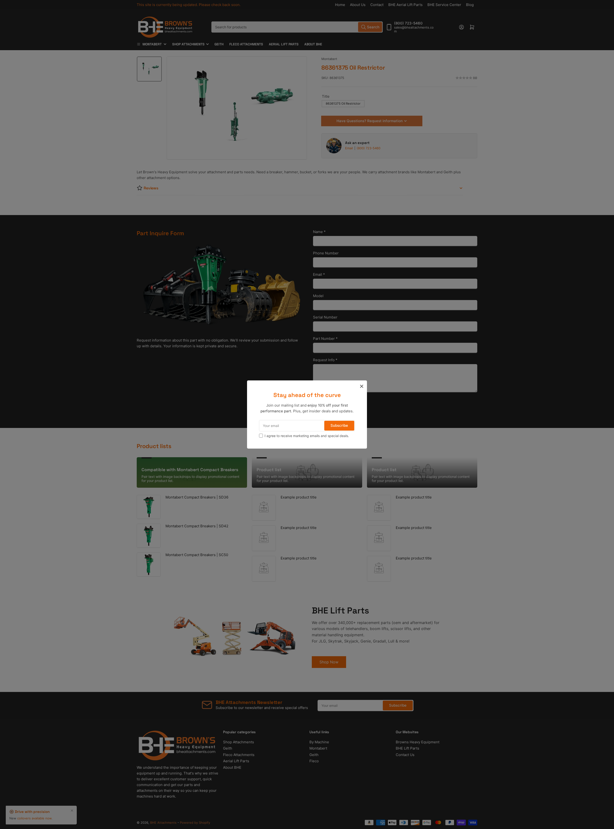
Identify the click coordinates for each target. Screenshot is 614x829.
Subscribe (339, 425)
